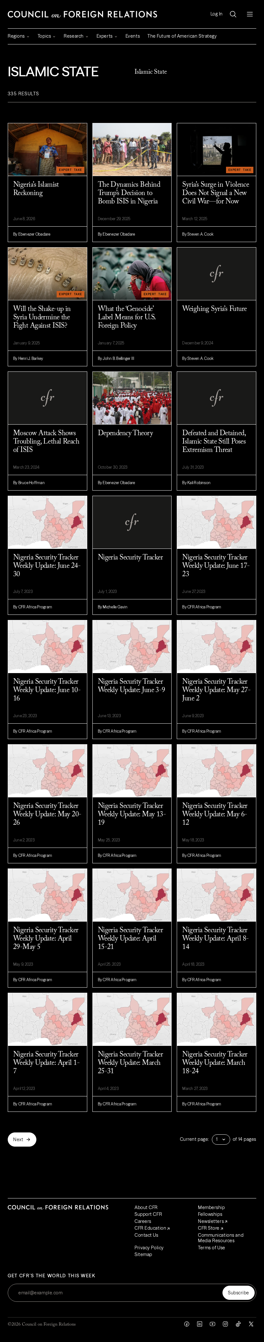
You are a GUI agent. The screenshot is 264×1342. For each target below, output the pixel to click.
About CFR (146, 1207)
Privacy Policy (149, 1248)
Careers (143, 1221)
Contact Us (146, 1235)
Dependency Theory (125, 433)
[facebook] (187, 1324)
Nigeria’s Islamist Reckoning (36, 189)
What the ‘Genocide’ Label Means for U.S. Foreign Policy (127, 318)
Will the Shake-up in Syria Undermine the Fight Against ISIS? (42, 318)
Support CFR (148, 1214)
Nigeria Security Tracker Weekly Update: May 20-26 (47, 815)
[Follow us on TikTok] (238, 1324)
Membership (211, 1207)
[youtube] (212, 1324)
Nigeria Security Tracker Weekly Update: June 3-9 (131, 686)
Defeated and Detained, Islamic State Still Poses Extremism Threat (214, 442)
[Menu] (249, 14)
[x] (251, 1324)
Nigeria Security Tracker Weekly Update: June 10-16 (46, 690)
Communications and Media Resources (220, 1238)
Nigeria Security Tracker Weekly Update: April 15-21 (130, 939)
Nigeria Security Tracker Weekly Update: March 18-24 (215, 1063)
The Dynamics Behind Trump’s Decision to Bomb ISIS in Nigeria (129, 193)
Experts (105, 36)
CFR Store (209, 1228)
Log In (217, 14)
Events (133, 36)
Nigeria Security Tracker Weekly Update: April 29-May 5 (46, 939)
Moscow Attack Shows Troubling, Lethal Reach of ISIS (46, 442)
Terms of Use (211, 1248)
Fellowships (210, 1214)
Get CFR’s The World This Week (52, 1276)
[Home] (82, 14)
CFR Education (150, 1228)
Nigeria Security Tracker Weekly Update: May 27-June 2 (216, 690)
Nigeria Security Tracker (130, 557)
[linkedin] (199, 1324)
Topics (44, 36)
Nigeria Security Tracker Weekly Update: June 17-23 (216, 566)
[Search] (233, 14)
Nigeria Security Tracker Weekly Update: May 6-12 (215, 815)
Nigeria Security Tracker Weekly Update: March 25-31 (130, 1063)
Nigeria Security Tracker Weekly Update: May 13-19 (132, 815)
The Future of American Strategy (182, 36)
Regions (16, 36)
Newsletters (211, 1221)
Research (73, 36)
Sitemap (143, 1254)
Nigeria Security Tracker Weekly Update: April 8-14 (215, 939)
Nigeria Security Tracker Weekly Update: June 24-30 (46, 566)
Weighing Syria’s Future (214, 309)
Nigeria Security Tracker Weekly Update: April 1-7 (46, 1063)
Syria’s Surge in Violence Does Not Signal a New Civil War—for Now (215, 193)
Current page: (194, 1139)
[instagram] (225, 1324)
